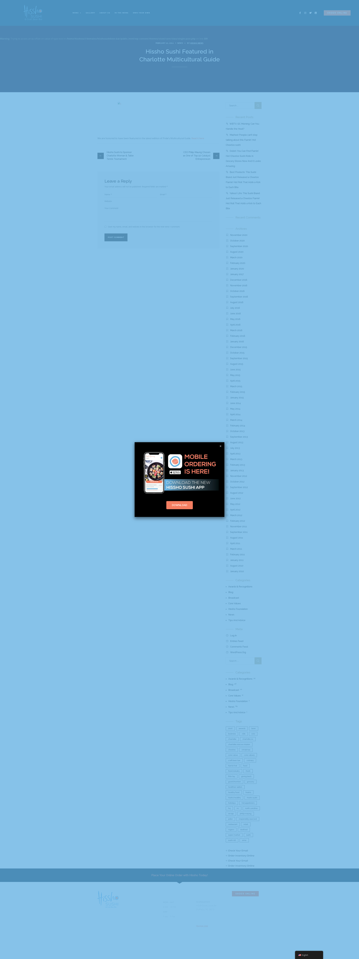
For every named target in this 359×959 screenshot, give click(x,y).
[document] (179, 479)
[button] (220, 446)
